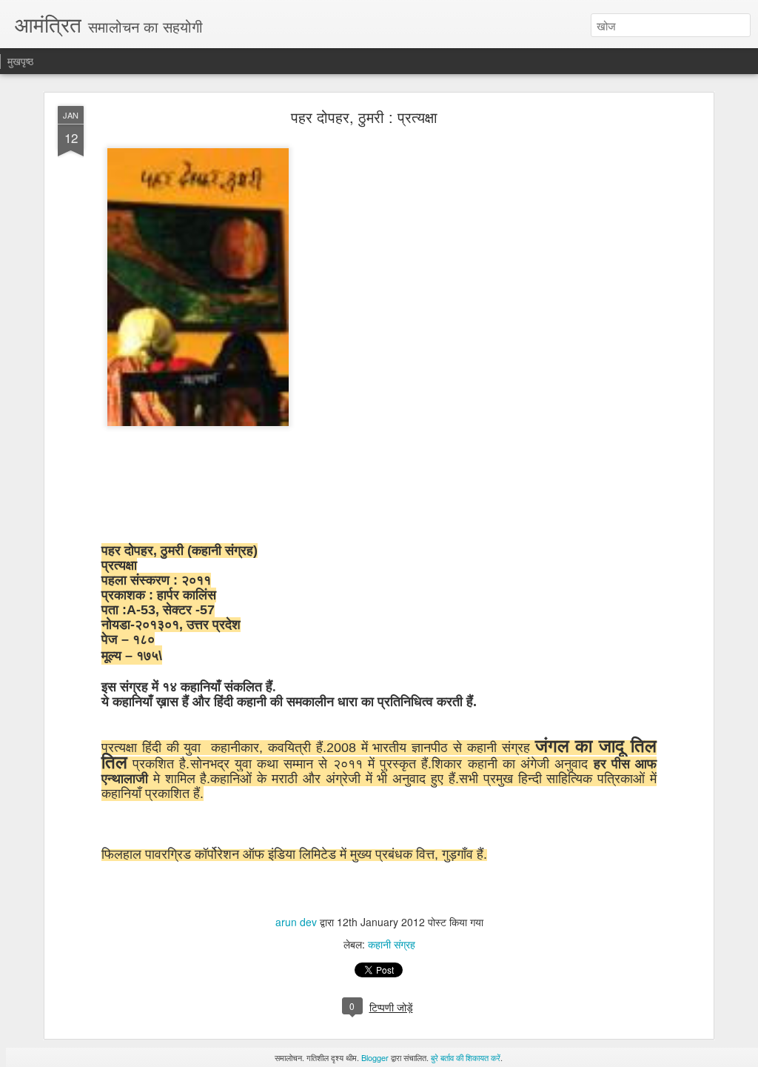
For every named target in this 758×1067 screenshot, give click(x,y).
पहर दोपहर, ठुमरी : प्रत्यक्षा (364, 116)
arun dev (297, 921)
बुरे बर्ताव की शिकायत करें (465, 1057)
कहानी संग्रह (391, 944)
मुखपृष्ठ (20, 60)
